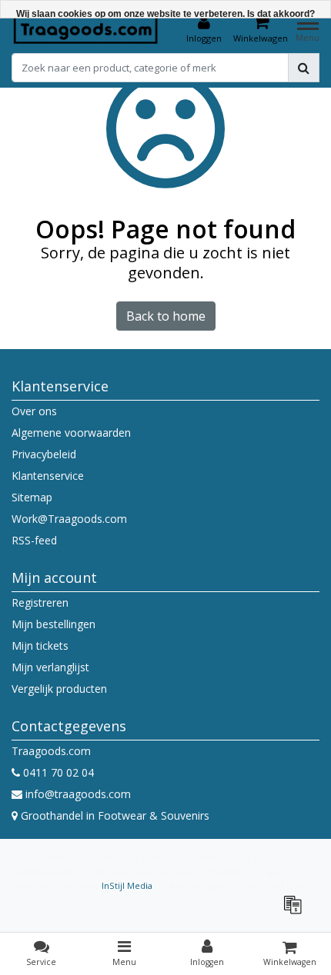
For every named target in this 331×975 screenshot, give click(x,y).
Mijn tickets (40, 645)
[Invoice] (296, 911)
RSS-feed (34, 540)
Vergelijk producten (59, 688)
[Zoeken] (303, 67)
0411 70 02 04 (57, 772)
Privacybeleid (44, 454)
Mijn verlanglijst (50, 667)
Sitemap (32, 497)
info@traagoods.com (78, 794)
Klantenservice (48, 475)
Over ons (34, 411)
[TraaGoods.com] (86, 29)
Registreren (40, 602)
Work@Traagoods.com (69, 518)
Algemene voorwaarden (71, 432)
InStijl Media (127, 885)
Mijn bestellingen (53, 624)
